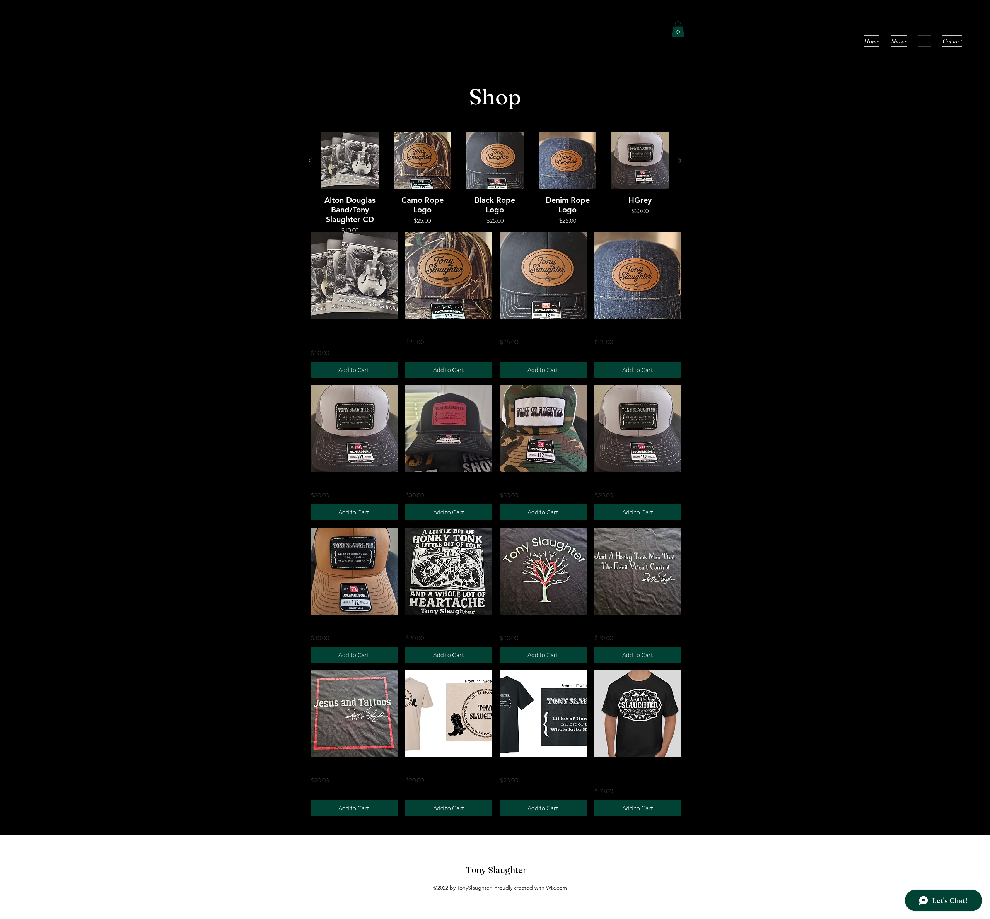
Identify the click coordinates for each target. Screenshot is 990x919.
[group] (495, 184)
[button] (677, 29)
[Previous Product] (310, 160)
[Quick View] (350, 161)
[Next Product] (679, 160)
